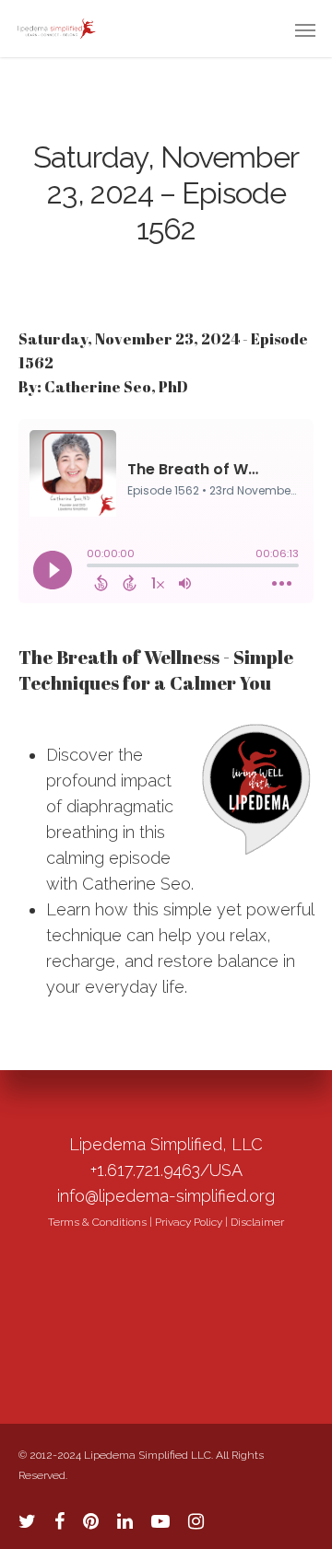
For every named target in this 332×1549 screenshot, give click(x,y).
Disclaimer (257, 1222)
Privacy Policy (188, 1222)
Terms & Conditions (97, 1222)
